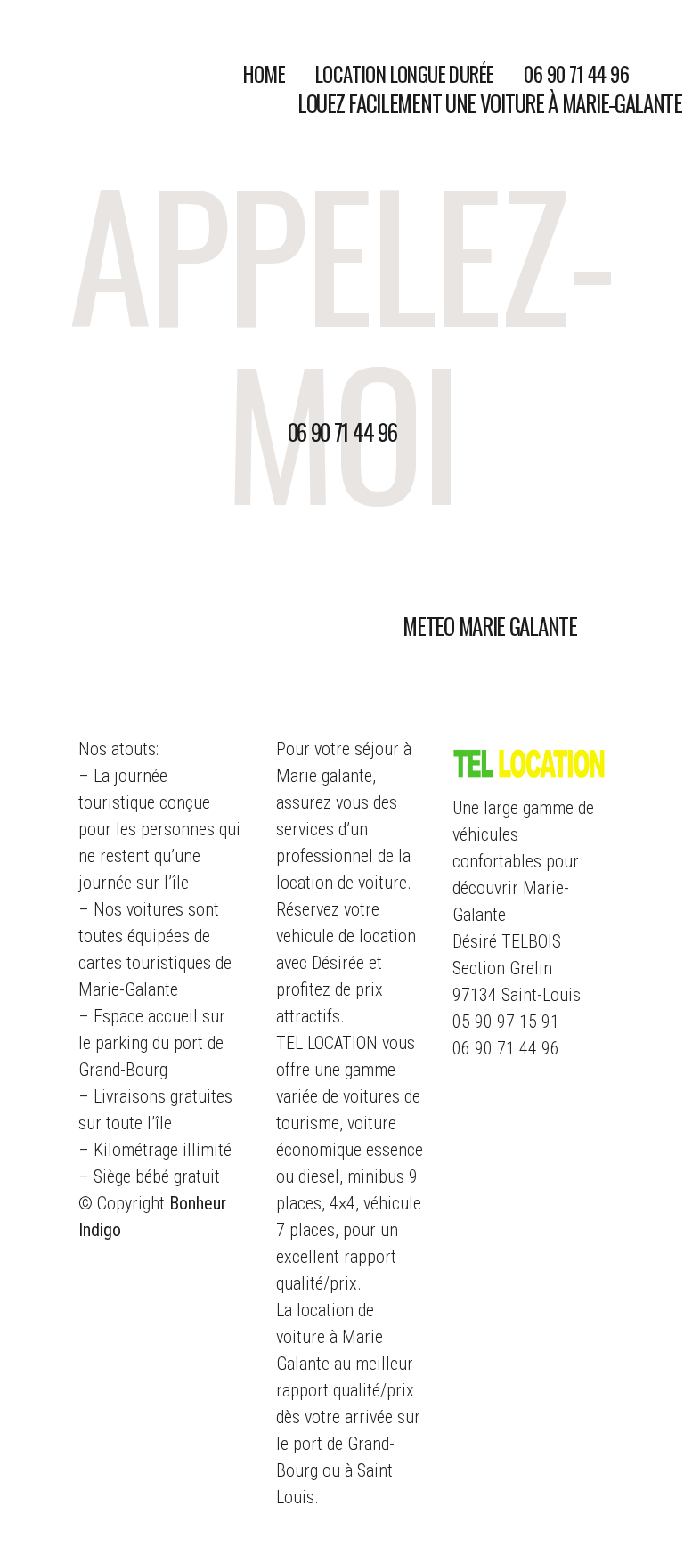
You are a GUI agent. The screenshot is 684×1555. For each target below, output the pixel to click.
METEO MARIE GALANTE (489, 625)
